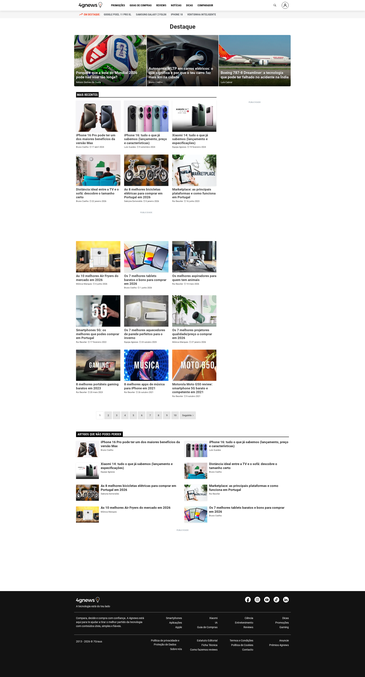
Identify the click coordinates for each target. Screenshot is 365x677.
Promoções (118, 5)
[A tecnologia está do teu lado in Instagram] (257, 599)
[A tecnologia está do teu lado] (91, 5)
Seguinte (187, 415)
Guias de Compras (141, 5)
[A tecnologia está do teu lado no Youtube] (267, 599)
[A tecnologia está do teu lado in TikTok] (276, 599)
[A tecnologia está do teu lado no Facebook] (248, 599)
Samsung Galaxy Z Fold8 (151, 14)
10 (175, 415)
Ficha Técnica (209, 645)
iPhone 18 (177, 14)
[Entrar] (285, 5)
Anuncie (284, 640)
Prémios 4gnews (279, 645)
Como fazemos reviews (203, 649)
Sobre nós (176, 649)
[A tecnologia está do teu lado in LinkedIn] (286, 599)
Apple (178, 627)
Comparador (205, 5)
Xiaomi (213, 618)
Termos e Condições (241, 640)
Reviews (161, 5)
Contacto (247, 649)
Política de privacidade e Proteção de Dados (165, 642)
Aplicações (175, 622)
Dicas (189, 5)
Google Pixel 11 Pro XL (117, 14)
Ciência (249, 618)
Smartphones (174, 618)
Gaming (284, 627)
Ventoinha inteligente (201, 14)
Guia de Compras (207, 627)
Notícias (176, 5)
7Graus (97, 641)
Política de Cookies (242, 645)
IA (216, 622)
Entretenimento (244, 622)
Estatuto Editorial (207, 640)
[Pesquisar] (275, 5)
